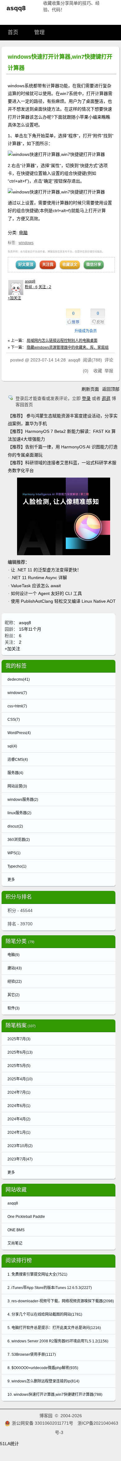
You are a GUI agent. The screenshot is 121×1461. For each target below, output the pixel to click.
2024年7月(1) (18, 1092)
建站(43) (14, 968)
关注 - (44, 287)
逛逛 (106, 398)
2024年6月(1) (18, 1106)
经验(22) (14, 981)
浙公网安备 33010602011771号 (42, 1423)
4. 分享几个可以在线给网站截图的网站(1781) (44, 1314)
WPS (13, 853)
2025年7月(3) (18, 1039)
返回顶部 (110, 389)
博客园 (45, 1415)
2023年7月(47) (20, 1159)
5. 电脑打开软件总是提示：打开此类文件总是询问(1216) (54, 1328)
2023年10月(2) (20, 1146)
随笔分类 (16, 941)
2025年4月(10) (20, 1079)
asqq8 (16, 7)
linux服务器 (19, 813)
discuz (15, 826)
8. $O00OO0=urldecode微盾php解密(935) (42, 1368)
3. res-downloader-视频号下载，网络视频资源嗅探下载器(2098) (60, 1301)
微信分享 (93, 264)
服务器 (15, 773)
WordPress (19, 733)
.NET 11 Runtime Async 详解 (39, 577)
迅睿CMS (17, 759)
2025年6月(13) (20, 1052)
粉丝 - (31, 287)
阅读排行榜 (19, 1261)
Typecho (16, 866)
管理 (39, 32)
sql (12, 746)
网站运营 (17, 786)
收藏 (97, 370)
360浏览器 (18, 839)
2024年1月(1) (18, 1132)
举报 (109, 370)
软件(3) (13, 1008)
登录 (86, 398)
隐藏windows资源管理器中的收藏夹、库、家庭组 (68, 347)
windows (26, 243)
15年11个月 (30, 629)
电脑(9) (13, 955)
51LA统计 (9, 1443)
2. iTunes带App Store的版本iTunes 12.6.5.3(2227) (49, 1288)
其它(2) (13, 995)
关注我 (47, 264)
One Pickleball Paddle (26, 1216)
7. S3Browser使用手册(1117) (31, 1354)
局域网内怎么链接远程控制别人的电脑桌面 (62, 340)
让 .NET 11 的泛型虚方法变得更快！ (46, 569)
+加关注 (14, 298)
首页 (13, 32)
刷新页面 (90, 389)
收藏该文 (69, 264)
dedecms (18, 679)
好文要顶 (25, 264)
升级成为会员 (85, 331)
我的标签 (16, 666)
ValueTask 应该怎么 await (36, 585)
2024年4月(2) (18, 1119)
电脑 (23, 232)
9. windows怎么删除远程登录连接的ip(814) (43, 1381)
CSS (13, 719)
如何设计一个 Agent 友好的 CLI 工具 (46, 593)
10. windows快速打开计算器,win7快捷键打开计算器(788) (54, 1394)
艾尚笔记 (14, 1243)
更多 (11, 880)
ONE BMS (16, 1230)
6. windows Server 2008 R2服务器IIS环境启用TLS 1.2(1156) (57, 1341)
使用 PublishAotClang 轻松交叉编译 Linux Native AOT (63, 601)
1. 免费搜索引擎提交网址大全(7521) (37, 1274)
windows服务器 (22, 799)
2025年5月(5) (18, 1066)
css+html (17, 706)
